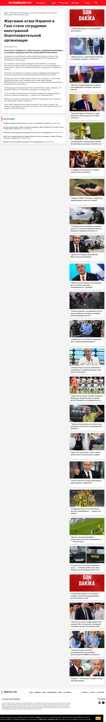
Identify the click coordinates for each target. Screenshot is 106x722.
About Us (85, 692)
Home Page (101, 692)
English (42, 3)
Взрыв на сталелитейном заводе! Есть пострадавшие (29, 142)
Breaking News (52, 692)
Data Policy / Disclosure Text (49, 719)
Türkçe (87, 3)
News (60, 692)
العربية (53, 3)
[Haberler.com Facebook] (99, 704)
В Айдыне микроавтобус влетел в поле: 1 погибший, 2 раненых (32, 123)
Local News (67, 692)
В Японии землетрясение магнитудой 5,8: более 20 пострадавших (33, 132)
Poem (31, 692)
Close (98, 718)
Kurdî (76, 3)
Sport (44, 692)
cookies (37, 717)
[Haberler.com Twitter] (103, 704)
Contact (92, 692)
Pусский (65, 3)
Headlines (38, 692)
